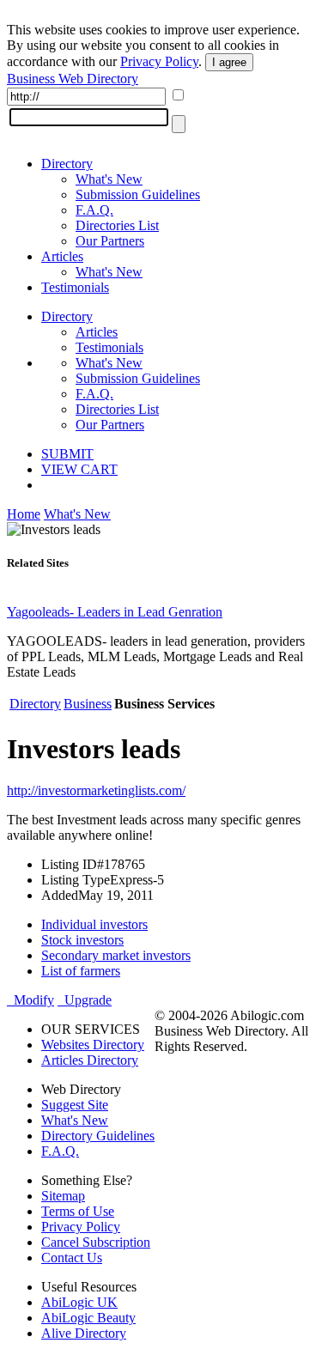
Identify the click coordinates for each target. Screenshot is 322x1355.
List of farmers (80, 970)
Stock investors (82, 940)
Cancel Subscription (95, 1242)
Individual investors (94, 924)
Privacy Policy (159, 61)
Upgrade (85, 1000)
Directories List (117, 225)
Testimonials (75, 287)
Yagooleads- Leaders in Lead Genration (114, 612)
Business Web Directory (72, 78)
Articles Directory (89, 1060)
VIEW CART (79, 469)
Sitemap (63, 1195)
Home (23, 514)
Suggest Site (74, 1104)
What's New (109, 179)
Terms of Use (77, 1211)
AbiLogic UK (79, 1302)
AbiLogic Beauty (88, 1317)
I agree (229, 62)
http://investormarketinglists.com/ (96, 790)
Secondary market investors (116, 955)
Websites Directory (92, 1044)
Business (88, 703)
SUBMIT (67, 454)
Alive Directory (83, 1333)
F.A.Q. (94, 210)
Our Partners (110, 241)
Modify (30, 1000)
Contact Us (71, 1257)
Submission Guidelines (138, 194)
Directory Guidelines (98, 1135)
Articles (62, 256)
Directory (67, 163)
